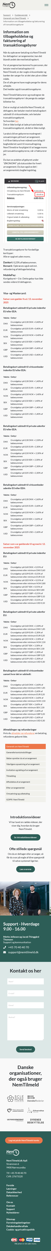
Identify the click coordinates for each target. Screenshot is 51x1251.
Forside (10, 1185)
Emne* (11, 1005)
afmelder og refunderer (23, 733)
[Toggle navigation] (46, 5)
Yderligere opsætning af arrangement (23, 764)
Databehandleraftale (17, 1226)
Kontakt (10, 1205)
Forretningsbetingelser (18, 1222)
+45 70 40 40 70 (18, 947)
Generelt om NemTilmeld (17, 746)
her (16, 121)
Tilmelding (11, 776)
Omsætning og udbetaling (18, 793)
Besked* (12, 1017)
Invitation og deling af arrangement (22, 770)
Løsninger (11, 1188)
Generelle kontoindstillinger (19, 752)
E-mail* (12, 993)
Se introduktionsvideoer (25, 837)
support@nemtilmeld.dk (23, 952)
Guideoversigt (21, 15)
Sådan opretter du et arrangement (21, 758)
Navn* (11, 981)
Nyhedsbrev (12, 1212)
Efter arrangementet (15, 787)
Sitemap (10, 1219)
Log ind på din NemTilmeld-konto (24, 1140)
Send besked (26, 1049)
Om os (9, 1202)
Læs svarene (25, 869)
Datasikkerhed (14, 1192)
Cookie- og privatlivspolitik (20, 1229)
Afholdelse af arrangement (18, 782)
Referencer (12, 1195)
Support (7, 15)
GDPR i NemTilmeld (15, 799)
